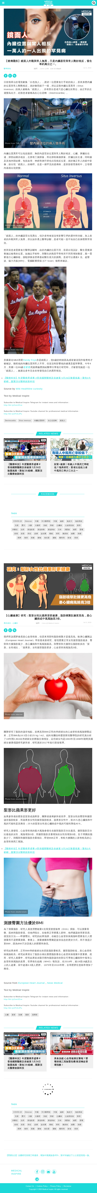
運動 (54, 538)
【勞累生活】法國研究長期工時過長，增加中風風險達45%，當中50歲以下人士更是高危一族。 (48, 1155)
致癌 (26, 538)
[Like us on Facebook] (37, 1172)
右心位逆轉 (52, 420)
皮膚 (36, 533)
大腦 (30, 525)
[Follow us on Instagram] (43, 1172)
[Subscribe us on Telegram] (37, 1179)
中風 (55, 521)
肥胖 (19, 538)
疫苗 (23, 533)
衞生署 (47, 538)
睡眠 (51, 533)
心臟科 (15, 623)
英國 (32, 538)
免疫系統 (78, 521)
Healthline (26, 389)
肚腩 (20, 1015)
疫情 (16, 533)
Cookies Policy (42, 1186)
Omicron (28, 521)
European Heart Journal (31, 983)
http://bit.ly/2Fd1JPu (13, 414)
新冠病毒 (41, 529)
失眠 (45, 525)
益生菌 (43, 533)
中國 (37, 521)
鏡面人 (62, 420)
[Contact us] (48, 1172)
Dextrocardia (10, 420)
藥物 (39, 538)
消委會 (67, 529)
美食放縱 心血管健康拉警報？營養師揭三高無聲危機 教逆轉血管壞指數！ (71, 1061)
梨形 (13, 1015)
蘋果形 (35, 1015)
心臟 (7, 1015)
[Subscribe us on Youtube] (54, 1172)
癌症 (29, 533)
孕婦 (52, 525)
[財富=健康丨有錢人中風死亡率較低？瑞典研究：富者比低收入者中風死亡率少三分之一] (71, 449)
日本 (60, 529)
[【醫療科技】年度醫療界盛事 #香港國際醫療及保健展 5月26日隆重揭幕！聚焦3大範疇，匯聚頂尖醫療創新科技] (25, 449)
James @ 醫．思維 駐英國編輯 (50, 68)
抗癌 (22, 529)
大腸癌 (37, 525)
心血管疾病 (69, 525)
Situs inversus (25, 420)
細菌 (73, 533)
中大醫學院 (46, 521)
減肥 (75, 529)
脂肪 (27, 1015)
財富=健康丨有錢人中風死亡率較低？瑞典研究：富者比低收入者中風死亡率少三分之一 (71, 467)
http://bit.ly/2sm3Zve (13, 405)
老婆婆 (26, 367)
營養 (81, 529)
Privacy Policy (55, 1186)
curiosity (38, 389)
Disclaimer (67, 1186)
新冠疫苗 (31, 529)
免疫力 (69, 521)
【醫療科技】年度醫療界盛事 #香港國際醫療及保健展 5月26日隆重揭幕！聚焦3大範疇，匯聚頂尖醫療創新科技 (25, 469)
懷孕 (79, 525)
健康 (62, 521)
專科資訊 (7, 623)
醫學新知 (7, 69)
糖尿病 (65, 533)
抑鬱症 (15, 529)
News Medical (55, 983)
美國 (79, 533)
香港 (76, 538)
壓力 (23, 525)
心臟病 (59, 525)
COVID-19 (17, 521)
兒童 (17, 525)
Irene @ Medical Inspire (50, 623)
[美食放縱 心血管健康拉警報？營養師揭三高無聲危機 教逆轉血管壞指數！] (71, 1043)
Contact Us (30, 1186)
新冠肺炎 (51, 529)
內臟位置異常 (39, 420)
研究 (58, 533)
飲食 (69, 538)
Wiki (18, 389)
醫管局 (62, 538)
